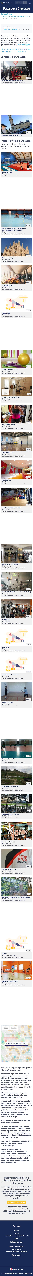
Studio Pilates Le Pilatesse (10, 397)
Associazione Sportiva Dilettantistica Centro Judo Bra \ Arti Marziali (14, 229)
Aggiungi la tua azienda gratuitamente (17, 1236)
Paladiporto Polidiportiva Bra (11, 508)
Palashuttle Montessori (10, 981)
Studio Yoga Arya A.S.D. (9, 370)
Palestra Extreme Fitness (10, 814)
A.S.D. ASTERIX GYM (8, 425)
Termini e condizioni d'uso (16, 1246)
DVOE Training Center (9, 869)
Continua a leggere (23, 45)
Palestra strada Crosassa (10, 675)
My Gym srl (6, 619)
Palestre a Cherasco (10, 29)
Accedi (17, 1233)
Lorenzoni (5, 647)
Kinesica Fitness (7, 702)
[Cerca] (25, 2)
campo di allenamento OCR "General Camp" (16, 897)
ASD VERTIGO (6, 480)
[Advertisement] (16, 100)
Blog (16, 1238)
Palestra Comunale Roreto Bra (12, 136)
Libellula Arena (7, 172)
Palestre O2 (6, 313)
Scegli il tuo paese (17, 1269)
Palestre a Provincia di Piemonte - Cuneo (16, 16)
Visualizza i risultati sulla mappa (16, 1044)
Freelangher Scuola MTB (10, 787)
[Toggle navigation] (30, 3)
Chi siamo (16, 1230)
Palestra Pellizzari (8, 452)
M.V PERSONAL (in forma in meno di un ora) (16, 592)
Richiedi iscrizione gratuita (16, 1202)
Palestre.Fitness (6, 14)
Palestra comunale (8, 759)
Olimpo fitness (7, 285)
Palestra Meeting (7, 258)
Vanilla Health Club (8, 842)
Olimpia (4, 954)
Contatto (16, 1260)
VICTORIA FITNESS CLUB (10, 564)
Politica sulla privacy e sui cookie (16, 1251)
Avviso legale (16, 1249)
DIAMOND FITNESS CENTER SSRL (12, 81)
